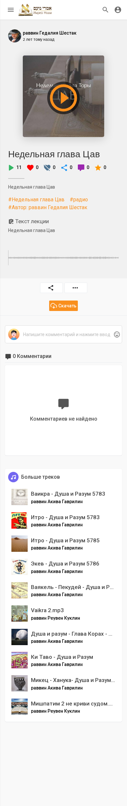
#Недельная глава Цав (36, 199)
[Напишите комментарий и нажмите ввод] (63, 335)
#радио (79, 199)
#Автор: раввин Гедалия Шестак (47, 207)
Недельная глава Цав (54, 154)
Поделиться (51, 288)
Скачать (67, 305)
